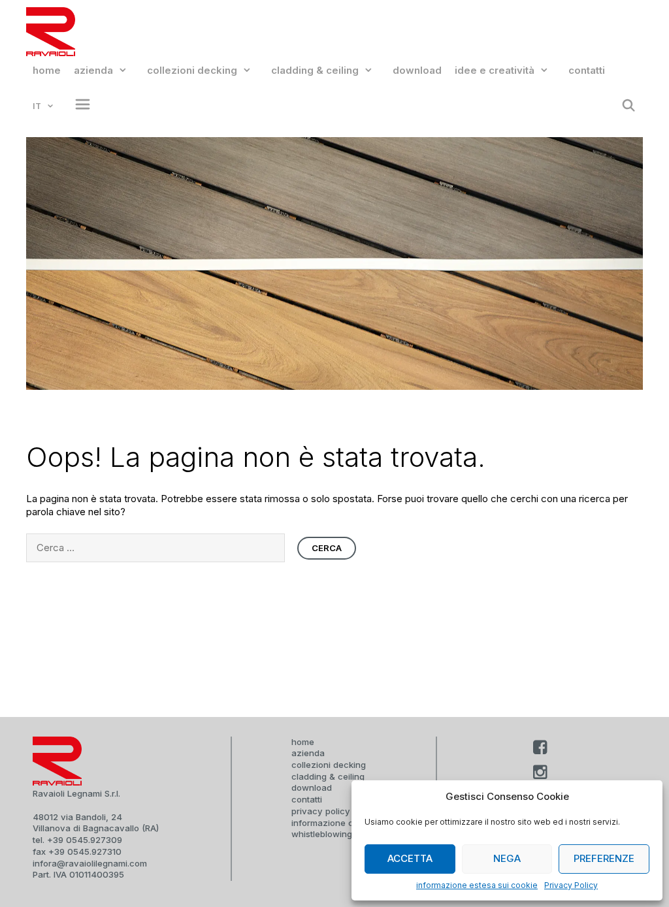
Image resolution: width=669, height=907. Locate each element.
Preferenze (604, 858)
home (47, 70)
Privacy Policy (571, 885)
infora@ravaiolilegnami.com (90, 863)
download (417, 70)
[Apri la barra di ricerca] (629, 106)
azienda (93, 70)
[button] (79, 106)
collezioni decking (192, 70)
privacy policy (320, 811)
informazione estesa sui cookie (477, 885)
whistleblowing (321, 834)
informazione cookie (333, 823)
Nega (507, 858)
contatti (586, 70)
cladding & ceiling (315, 70)
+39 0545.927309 (84, 840)
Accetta (409, 858)
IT (37, 106)
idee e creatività (494, 70)
